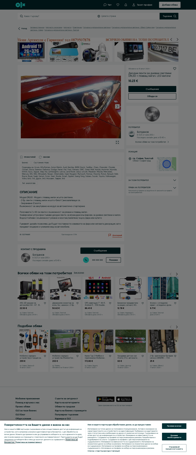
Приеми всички (174, 426)
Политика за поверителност (29, 442)
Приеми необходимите (174, 436)
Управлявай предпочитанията (174, 448)
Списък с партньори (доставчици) (104, 451)
